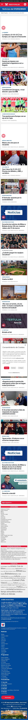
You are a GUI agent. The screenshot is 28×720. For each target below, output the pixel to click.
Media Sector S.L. (16, 372)
